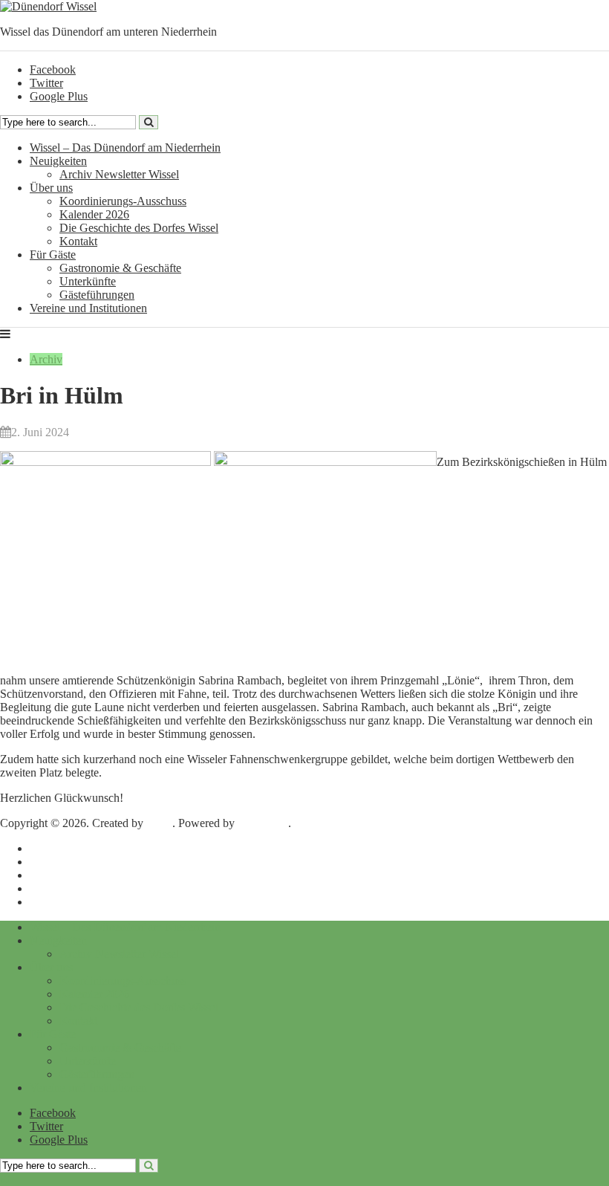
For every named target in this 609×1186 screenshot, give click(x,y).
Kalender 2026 (94, 214)
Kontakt (78, 241)
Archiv (46, 359)
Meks (159, 823)
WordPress (263, 823)
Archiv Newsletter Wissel (119, 174)
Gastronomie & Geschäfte (120, 268)
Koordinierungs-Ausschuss (122, 201)
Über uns (51, 187)
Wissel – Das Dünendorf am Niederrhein (125, 147)
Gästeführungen (96, 294)
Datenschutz (59, 861)
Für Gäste (53, 254)
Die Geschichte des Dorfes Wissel (138, 227)
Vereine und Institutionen (88, 308)
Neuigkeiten (58, 161)
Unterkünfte (87, 281)
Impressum (55, 848)
